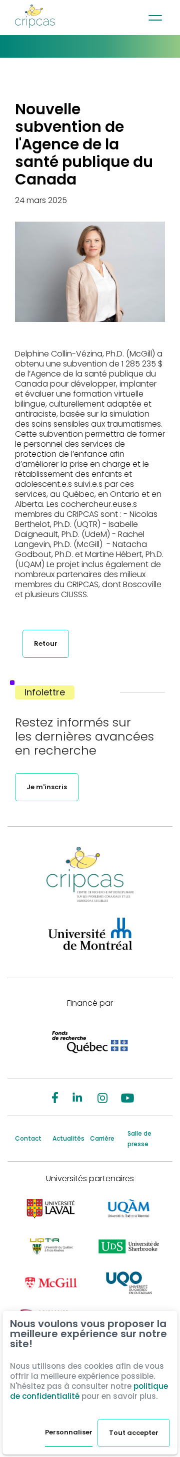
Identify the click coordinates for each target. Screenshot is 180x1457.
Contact (28, 1138)
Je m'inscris (46, 787)
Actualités (68, 1138)
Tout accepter (133, 1432)
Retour (46, 643)
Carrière (102, 1138)
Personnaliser (68, 1432)
